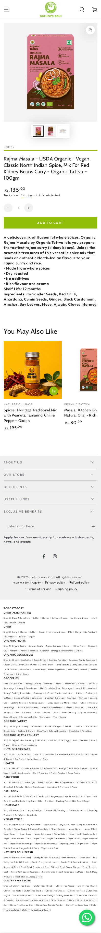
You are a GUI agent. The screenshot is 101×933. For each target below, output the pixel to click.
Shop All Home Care (14, 810)
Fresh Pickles (51, 867)
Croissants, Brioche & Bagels (47, 726)
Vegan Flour (39, 838)
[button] (82, 9)
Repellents (32, 815)
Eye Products (71, 796)
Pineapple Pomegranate (62, 650)
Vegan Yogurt (10, 834)
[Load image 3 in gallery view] (62, 131)
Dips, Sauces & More (58, 703)
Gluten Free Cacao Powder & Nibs (32, 900)
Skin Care (76, 801)
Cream (42, 632)
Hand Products (18, 801)
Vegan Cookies (58, 829)
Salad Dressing (69, 712)
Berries (67, 646)
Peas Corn (72, 669)
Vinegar (63, 717)
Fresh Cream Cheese (70, 867)
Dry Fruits (20, 759)
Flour (75, 703)
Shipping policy (66, 589)
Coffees (7, 698)
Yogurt (22, 622)
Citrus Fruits (80, 646)
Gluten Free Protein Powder (49, 905)
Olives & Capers (23, 712)
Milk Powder (89, 632)
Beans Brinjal (40, 660)
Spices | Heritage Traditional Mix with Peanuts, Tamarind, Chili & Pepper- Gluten (30, 415)
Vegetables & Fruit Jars (58, 787)
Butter (36, 618)
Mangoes (14, 650)
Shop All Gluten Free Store (17, 886)
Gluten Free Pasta (12, 891)
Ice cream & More (56, 632)
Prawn (7, 745)
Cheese (46, 618)
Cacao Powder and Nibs (60, 693)
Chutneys (90, 693)
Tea (55, 717)
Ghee (83, 703)
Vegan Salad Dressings (21, 843)
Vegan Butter (75, 829)
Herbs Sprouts (62, 664)
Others (79, 650)
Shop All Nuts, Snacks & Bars (18, 754)
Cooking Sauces (37, 703)
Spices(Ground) (11, 717)
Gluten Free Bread (43, 886)
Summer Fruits (36, 646)
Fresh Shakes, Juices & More (29, 877)
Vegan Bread (26, 834)
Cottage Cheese (59, 618)
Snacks (37, 754)
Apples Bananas (53, 646)
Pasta (37, 712)
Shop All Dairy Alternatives (17, 618)
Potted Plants (22, 674)
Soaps (86, 801)
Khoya (78, 632)
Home (8, 147)
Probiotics (43, 773)
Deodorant (43, 796)
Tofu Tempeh (10, 622)
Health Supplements (20, 773)
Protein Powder (58, 773)
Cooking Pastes (21, 698)
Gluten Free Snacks (33, 891)
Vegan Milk (90, 829)
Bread (68, 726)
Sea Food (41, 740)
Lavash (78, 726)
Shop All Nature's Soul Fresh (17, 857)
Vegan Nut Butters (56, 838)
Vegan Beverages (43, 834)
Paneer (22, 636)
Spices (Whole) (87, 712)
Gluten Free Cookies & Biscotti (36, 910)
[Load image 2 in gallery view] (50, 131)
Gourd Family (46, 664)
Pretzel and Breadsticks (68, 754)
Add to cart (50, 223)
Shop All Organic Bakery (16, 726)
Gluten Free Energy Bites (21, 905)
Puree (74, 787)
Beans (58, 683)
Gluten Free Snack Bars (77, 905)
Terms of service (39, 589)
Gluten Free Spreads (23, 895)
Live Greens (11, 669)
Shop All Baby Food (13, 782)
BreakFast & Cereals (75, 683)
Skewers (84, 740)
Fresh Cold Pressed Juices (74, 862)
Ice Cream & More (80, 618)
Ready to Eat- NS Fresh (46, 857)
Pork (93, 740)
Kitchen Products (77, 810)
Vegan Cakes (60, 834)
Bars (85, 754)
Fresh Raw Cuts (87, 857)
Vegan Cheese (33, 824)
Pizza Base (87, 731)
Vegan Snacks (50, 824)
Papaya (91, 646)
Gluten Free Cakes (65, 886)
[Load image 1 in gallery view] (38, 131)
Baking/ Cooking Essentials (39, 683)
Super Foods (74, 773)
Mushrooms (25, 669)
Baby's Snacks (45, 782)
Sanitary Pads (63, 801)
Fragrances (56, 796)
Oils (34, 773)
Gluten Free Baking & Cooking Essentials (54, 895)
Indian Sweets (34, 759)
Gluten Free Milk (75, 891)
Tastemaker (45, 717)
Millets (69, 707)
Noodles (79, 707)
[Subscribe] (94, 526)
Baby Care (30, 796)
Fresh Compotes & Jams (44, 862)
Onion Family (40, 669)
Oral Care (49, 801)
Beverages (39, 693)
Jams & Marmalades (85, 688)
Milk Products (10, 636)
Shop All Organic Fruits (15, 646)
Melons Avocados (29, 650)
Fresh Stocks (48, 872)
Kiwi (5, 650)
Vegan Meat (83, 843)
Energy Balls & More (69, 768)
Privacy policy (55, 582)
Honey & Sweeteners (27, 688)
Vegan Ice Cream (68, 824)
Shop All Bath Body (13, 796)
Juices (79, 693)
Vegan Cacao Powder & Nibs (17, 838)
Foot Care (85, 796)
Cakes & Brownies (57, 731)
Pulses (47, 712)
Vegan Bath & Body (30, 848)
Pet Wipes (20, 815)
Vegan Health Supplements (82, 834)
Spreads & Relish (29, 717)
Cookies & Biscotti (26, 731)
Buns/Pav (42, 731)
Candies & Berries (30, 768)
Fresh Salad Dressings (31, 867)
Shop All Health (11, 768)
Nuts (45, 759)
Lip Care (32, 801)
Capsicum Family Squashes (82, 660)
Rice (56, 712)
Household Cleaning (55, 810)
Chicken (52, 740)
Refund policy (79, 582)
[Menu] (6, 9)
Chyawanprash (49, 768)
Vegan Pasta (74, 838)
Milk (94, 618)
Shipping (26, 195)
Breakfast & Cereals (54, 698)
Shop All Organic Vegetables (17, 660)
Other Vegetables (56, 669)
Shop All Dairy (10, 632)
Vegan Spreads (67, 843)
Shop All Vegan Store (14, 824)
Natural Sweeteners (34, 787)
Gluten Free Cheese (55, 891)
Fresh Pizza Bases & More (70, 872)
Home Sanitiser (35, 810)
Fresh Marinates (29, 745)
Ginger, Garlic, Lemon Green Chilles (20, 664)
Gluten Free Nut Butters (62, 900)
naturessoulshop (42, 577)
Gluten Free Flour (86, 886)
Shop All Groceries (13, 683)
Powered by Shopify (26, 583)
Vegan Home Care (49, 848)
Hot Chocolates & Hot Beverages (56, 688)
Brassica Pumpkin (57, 660)
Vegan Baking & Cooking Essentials (31, 829)
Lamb (74, 740)
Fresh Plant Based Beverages (25, 872)
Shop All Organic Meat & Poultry (19, 740)
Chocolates (74, 731)
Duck (61, 740)
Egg (67, 740)
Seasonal (44, 650)
